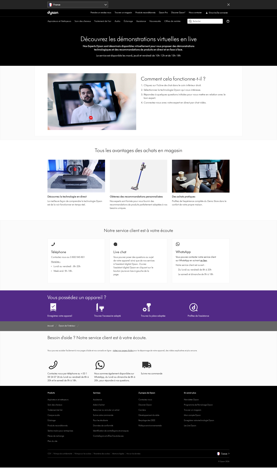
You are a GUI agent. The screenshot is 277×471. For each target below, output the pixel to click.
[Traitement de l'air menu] (112, 21)
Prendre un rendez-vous (101, 12)
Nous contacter (195, 12)
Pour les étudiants (100, 420)
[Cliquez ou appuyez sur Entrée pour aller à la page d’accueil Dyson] (52, 13)
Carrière (142, 410)
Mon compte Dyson (192, 415)
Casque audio (54, 415)
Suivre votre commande (103, 415)
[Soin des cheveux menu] (92, 21)
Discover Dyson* (178, 12)
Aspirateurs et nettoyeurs (58, 399)
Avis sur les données (133, 454)
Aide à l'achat (98, 405)
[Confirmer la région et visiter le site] (228, 4)
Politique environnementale (150, 425)
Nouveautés (155, 21)
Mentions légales (118, 454)
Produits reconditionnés (145, 12)
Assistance (141, 21)
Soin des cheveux (83, 21)
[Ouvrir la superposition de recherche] (205, 21)
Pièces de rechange (56, 436)
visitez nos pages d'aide (123, 350)
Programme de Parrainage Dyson (198, 405)
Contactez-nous (145, 399)
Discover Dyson (145, 405)
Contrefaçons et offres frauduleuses (108, 436)
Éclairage (128, 21)
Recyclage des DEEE (146, 420)
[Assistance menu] (147, 21)
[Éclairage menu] (134, 21)
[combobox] (77, 5)
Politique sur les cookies (83, 454)
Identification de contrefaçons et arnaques (111, 431)
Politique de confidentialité (63, 454)
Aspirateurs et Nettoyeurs (59, 21)
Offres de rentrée (172, 21)
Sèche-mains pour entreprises (60, 431)
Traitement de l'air (102, 21)
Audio (117, 21)
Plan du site (52, 441)
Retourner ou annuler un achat (106, 410)
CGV (49, 454)
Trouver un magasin (123, 12)
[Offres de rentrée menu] (181, 21)
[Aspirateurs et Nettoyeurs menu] (72, 21)
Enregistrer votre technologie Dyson (199, 420)
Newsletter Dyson (191, 399)
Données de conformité (103, 425)
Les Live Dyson (190, 425)
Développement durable (148, 415)
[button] (223, 453)
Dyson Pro (163, 12)
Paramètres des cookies (102, 454)
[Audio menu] (121, 21)
